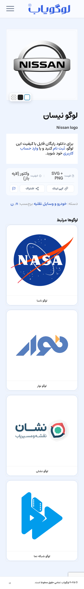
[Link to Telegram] (9, 583)
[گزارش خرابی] (14, 188)
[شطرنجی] (13, 97)
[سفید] (27, 97)
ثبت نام (59, 148)
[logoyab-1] (49, 9)
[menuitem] (11, 9)
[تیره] (20, 97)
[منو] (11, 9)
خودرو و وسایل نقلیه (50, 203)
